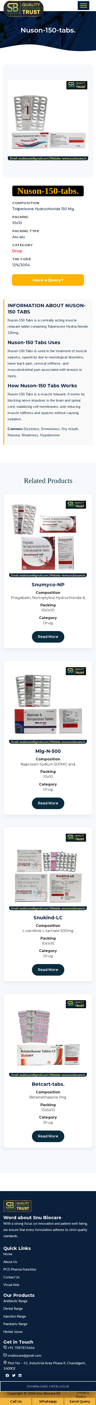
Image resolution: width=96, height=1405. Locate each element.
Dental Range (13, 1308)
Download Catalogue (48, 1386)
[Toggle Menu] (83, 5)
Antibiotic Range (15, 1301)
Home (7, 1254)
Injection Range (14, 1316)
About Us (10, 1262)
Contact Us (11, 1277)
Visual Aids (11, 1285)
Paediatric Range (15, 1324)
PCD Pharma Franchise (19, 1269)
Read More (48, 637)
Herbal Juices (13, 1332)
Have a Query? (48, 280)
